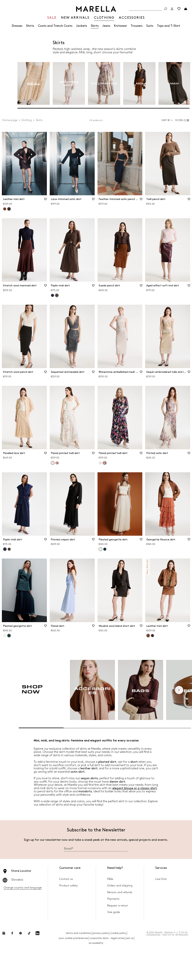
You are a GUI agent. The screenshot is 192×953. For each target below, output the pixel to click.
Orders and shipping (119, 885)
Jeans (106, 26)
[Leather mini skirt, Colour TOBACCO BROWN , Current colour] (148, 635)
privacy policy (101, 933)
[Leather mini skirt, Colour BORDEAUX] (152, 635)
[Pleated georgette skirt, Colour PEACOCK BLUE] (104, 549)
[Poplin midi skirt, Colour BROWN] (9, 549)
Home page (9, 120)
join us (130, 938)
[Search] (165, 9)
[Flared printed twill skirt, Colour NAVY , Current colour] (104, 462)
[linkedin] (37, 933)
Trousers (136, 26)
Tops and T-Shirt (168, 26)
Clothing (26, 120)
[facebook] (12, 933)
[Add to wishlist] (45, 200)
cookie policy (118, 933)
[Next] (179, 690)
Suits (149, 26)
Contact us (66, 879)
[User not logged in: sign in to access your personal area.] (172, 9)
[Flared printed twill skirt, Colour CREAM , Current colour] (52, 462)
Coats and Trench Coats (55, 26)
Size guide (113, 912)
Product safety (68, 885)
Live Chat (161, 879)
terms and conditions (79, 933)
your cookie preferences (73, 938)
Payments (113, 899)
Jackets (81, 26)
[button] (182, 120)
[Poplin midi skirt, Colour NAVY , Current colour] (4, 549)
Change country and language (23, 887)
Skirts (95, 26)
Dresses (17, 26)
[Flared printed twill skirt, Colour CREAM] (100, 462)
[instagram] (4, 933)
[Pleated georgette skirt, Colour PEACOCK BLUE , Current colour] (9, 635)
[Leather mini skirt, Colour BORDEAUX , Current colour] (9, 208)
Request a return (117, 905)
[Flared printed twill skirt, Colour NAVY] (57, 462)
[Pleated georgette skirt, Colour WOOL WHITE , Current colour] (100, 549)
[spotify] (20, 933)
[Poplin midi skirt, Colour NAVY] (52, 295)
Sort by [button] (165, 120)
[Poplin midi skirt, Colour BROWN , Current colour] (56, 295)
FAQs (110, 879)
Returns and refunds (119, 892)
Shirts (30, 26)
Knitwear (120, 26)
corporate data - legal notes (107, 938)
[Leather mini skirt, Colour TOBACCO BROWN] (4, 208)
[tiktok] (29, 933)
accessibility (96, 943)
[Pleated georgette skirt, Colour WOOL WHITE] (4, 635)
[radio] (33, 83)
